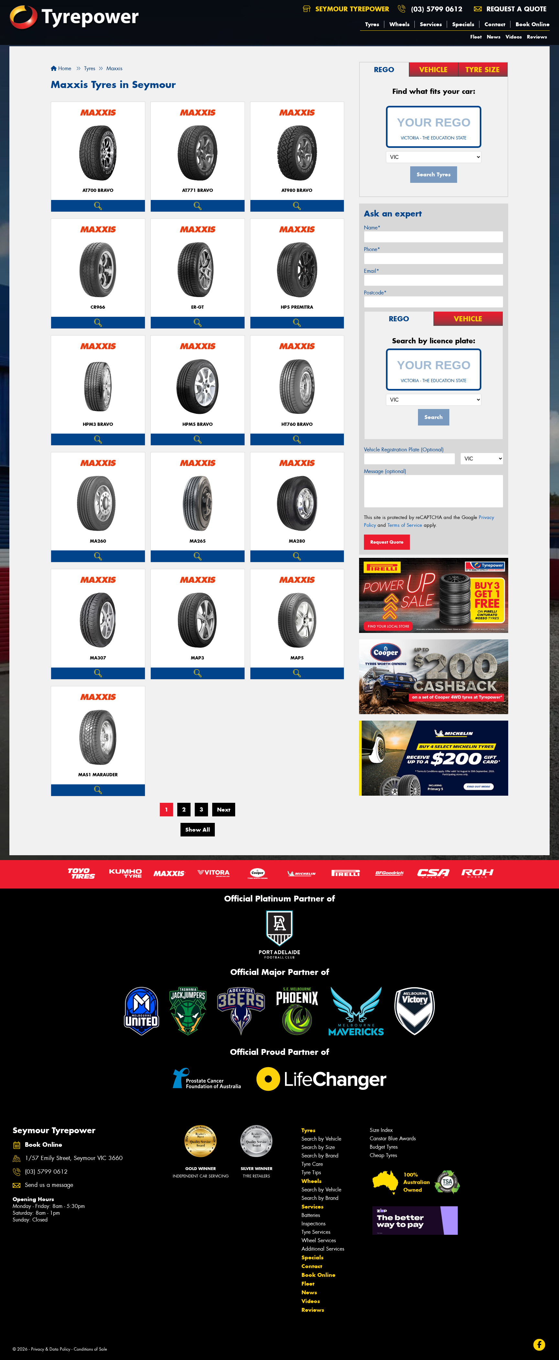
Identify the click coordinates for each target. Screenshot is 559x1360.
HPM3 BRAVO (98, 424)
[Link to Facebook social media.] (539, 1345)
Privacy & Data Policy (50, 1349)
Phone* (372, 249)
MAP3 (197, 658)
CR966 (98, 307)
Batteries (310, 1215)
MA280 (297, 541)
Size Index (381, 1130)
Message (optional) (385, 471)
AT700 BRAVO (98, 190)
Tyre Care (312, 1164)
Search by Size (318, 1147)
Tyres (372, 24)
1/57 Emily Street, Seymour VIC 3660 (74, 1158)
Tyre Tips (311, 1172)
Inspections (313, 1223)
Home (64, 68)
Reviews (537, 37)
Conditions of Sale (90, 1349)
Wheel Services (318, 1240)
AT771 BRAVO (197, 190)
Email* (371, 271)
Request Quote (386, 542)
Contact (495, 24)
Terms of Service (405, 525)
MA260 (98, 541)
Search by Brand (319, 1155)
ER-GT (197, 307)
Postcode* (375, 292)
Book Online (533, 24)
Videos (514, 37)
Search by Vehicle (321, 1138)
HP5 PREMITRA (297, 307)
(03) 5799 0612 (436, 9)
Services (431, 24)
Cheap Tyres (383, 1155)
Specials (463, 24)
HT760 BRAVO (297, 424)
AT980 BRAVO (296, 190)
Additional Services (322, 1248)
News (493, 37)
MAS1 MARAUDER (98, 775)
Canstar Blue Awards (393, 1138)
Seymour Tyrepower (351, 9)
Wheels (399, 24)
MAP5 (297, 658)
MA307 (98, 658)
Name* (372, 227)
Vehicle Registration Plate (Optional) (404, 449)
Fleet (476, 37)
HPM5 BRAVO (197, 424)
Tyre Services (315, 1232)
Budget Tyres (384, 1147)
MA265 (198, 541)
